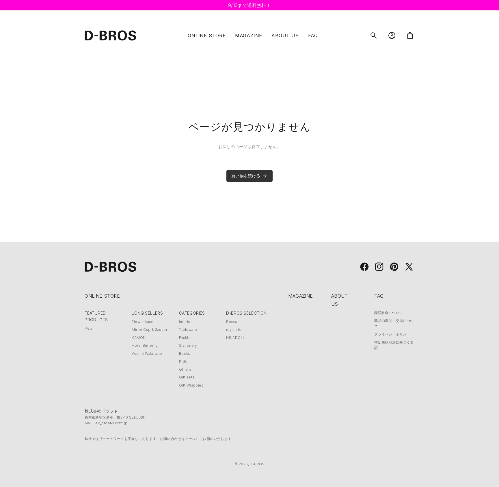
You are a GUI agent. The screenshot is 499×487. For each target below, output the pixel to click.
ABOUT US (285, 35)
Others (185, 369)
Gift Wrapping (191, 385)
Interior (185, 322)
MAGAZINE (248, 35)
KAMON (139, 337)
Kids (183, 361)
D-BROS (257, 464)
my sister (234, 329)
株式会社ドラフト (101, 410)
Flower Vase (142, 322)
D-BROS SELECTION (246, 313)
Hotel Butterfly (145, 345)
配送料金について (388, 313)
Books (184, 353)
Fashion (186, 337)
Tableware (188, 329)
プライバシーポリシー (392, 334)
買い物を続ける (245, 175)
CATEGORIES (192, 313)
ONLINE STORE (207, 35)
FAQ (313, 35)
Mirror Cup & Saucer (149, 329)
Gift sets (187, 377)
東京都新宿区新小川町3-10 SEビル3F (115, 417)
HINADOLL (235, 337)
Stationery (188, 345)
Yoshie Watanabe (147, 353)
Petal (89, 328)
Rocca (231, 322)
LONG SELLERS (147, 313)
